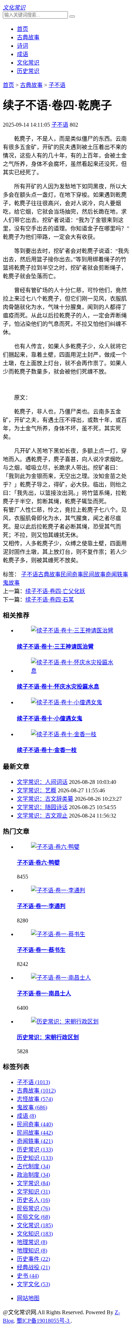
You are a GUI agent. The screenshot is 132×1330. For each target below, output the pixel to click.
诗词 (22, 46)
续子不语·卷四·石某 (49, 600)
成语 (22, 54)
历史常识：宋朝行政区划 (48, 1037)
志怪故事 (35, 1099)
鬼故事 (11, 583)
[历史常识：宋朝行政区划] (65, 1022)
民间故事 (94, 574)
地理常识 (32, 1242)
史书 (28, 1276)
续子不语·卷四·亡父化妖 (55, 591)
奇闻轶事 (117, 574)
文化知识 (35, 1234)
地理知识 (32, 1251)
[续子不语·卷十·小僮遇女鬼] (66, 702)
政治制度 (33, 1175)
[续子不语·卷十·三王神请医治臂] (72, 630)
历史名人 (33, 1200)
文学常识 (33, 1183)
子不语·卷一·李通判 (41, 906)
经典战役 (33, 1267)
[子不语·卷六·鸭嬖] (55, 847)
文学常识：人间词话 (42, 782)
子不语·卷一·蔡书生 (41, 950)
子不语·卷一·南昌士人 (44, 993)
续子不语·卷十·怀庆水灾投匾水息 (58, 687)
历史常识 (28, 71)
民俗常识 (33, 1208)
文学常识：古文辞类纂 (45, 799)
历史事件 (33, 1259)
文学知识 (33, 1192)
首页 (22, 29)
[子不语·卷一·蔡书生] (58, 934)
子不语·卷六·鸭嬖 (38, 863)
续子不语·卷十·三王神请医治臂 (55, 647)
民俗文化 (33, 1217)
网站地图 (28, 1298)
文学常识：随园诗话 (42, 807)
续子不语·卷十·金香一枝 (47, 750)
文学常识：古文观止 (42, 816)
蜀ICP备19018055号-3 (44, 1321)
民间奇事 (72, 574)
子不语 (57, 85)
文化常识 (28, 63)
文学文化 (33, 1284)
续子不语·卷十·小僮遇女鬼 (49, 718)
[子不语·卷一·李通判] (58, 890)
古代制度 (33, 1166)
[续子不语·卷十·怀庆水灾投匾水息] (73, 671)
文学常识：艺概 (36, 790)
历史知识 (35, 1158)
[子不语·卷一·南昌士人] (61, 978)
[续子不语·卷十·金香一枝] (63, 734)
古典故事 (28, 37)
